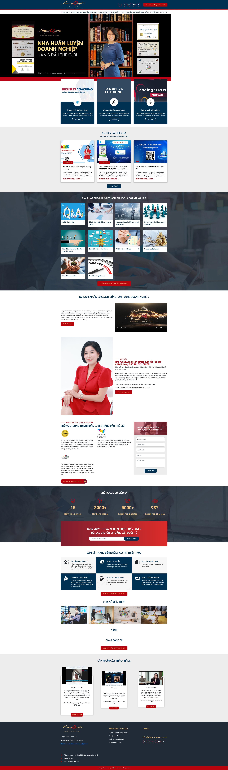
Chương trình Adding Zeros (150, 110)
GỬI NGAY (150, 471)
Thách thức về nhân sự (123, 249)
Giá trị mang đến (114, 736)
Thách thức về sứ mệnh (69, 276)
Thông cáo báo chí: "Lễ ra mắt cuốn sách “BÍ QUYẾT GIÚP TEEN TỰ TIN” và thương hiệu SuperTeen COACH (113, 169)
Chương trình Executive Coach (114, 110)
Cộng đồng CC (154, 12)
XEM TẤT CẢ (114, 186)
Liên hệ (162, 12)
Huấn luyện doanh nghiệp (117, 739)
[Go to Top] (225, 761)
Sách (147, 12)
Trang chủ (64, 12)
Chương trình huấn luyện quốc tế (109, 12)
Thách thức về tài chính (151, 249)
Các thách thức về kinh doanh (98, 249)
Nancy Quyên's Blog (115, 742)
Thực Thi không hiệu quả (97, 276)
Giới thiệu (72, 12)
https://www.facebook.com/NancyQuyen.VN (74, 744)
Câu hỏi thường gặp (68, 222)
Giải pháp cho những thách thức (87, 12)
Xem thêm (78, 119)
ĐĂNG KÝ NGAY (131, 538)
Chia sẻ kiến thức (138, 12)
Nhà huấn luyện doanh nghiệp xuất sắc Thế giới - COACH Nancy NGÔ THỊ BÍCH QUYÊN (138, 363)
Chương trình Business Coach (77, 110)
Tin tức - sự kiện (127, 12)
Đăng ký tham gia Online (72, 179)
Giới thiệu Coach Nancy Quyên (118, 733)
